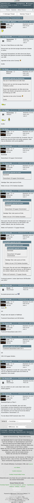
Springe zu (4, 421)
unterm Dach (26, 75)
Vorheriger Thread (9, 14)
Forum (15, 5)
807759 (31, 361)
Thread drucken (5, 18)
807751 (31, 191)
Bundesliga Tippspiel (4, 484)
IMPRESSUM (17, 490)
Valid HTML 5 (14, 502)
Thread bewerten (16, 18)
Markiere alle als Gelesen (16, 430)
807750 (31, 163)
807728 (31, 110)
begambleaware (30, 484)
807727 (31, 69)
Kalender (13, 10)
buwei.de (31, 464)
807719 (31, 21)
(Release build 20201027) (17, 494)
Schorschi (14, 110)
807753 (31, 232)
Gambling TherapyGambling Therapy (17, 474)
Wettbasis (17, 486)
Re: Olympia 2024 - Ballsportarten (11, 36)
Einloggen (30, 3)
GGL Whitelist (17, 467)
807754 (31, 285)
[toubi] (3, 28)
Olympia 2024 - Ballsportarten (10, 21)
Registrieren (21, 3)
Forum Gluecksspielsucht (15, 484)
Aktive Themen (22, 10)
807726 (31, 36)
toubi (15, 36)
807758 (31, 337)
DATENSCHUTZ (17, 488)
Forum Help (12, 432)
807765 (31, 393)
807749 (31, 146)
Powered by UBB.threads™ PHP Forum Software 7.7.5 (17, 493)
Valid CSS (21, 502)
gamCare (24, 484)
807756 (31, 299)
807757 (31, 323)
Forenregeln (4, 430)
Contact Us (4, 432)
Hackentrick (14, 69)
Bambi (15, 299)
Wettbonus (12, 486)
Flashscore (22, 486)
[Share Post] (27, 21)
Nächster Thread (25, 14)
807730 (31, 129)
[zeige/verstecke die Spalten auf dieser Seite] (33, 10)
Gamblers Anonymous (17, 471)
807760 (31, 378)
